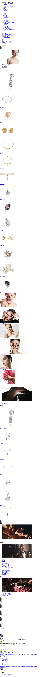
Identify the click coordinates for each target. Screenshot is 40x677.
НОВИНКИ (4, 560)
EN (3, 649)
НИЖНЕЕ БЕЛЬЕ (5, 563)
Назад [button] (1, 46)
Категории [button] (2, 68)
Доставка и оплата (5, 657)
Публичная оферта (3, 654)
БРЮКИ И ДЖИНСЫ (6, 571)
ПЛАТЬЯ (3, 561)
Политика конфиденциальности (12, 654)
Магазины (4, 663)
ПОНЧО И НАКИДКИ (6, 573)
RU (1, 649)
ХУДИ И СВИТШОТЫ (6, 564)
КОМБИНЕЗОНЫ (5, 569)
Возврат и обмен (5, 660)
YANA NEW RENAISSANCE (7, 594)
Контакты (4, 664)
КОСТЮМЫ (4, 572)
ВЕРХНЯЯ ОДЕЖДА (6, 568)
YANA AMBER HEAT (6, 593)
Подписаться (3, 645)
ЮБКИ (3, 562)
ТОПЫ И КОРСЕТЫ (5, 565)
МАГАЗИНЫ (4, 39)
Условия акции (20, 654)
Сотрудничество (5, 659)
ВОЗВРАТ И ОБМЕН (6, 44)
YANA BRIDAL (5, 595)
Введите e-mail (12, 644)
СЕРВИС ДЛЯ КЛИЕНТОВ (7, 42)
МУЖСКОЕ (4, 574)
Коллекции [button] (2, 292)
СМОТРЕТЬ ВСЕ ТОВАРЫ (7, 559)
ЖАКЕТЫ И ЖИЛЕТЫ (6, 566)
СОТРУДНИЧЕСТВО (6, 43)
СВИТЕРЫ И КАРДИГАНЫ (7, 570)
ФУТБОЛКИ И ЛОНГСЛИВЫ (7, 567)
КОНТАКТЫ (4, 40)
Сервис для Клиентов (6, 658)
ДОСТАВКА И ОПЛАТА (6, 41)
